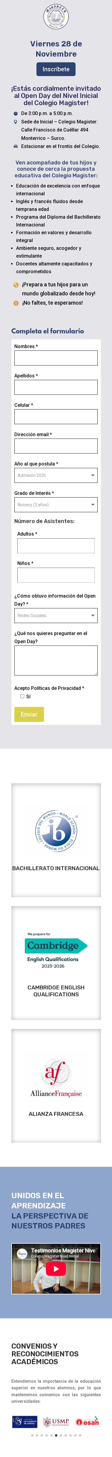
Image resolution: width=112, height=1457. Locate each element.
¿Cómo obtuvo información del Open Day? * (55, 600)
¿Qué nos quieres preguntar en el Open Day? (50, 637)
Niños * (25, 563)
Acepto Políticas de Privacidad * (49, 692)
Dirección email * (33, 434)
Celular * (23, 405)
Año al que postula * (36, 464)
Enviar (29, 714)
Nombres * (26, 346)
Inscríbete (56, 69)
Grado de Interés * (34, 493)
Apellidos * (26, 376)
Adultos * (27, 534)
